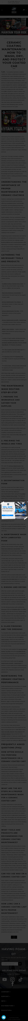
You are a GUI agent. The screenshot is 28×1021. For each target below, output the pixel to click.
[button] (4, 1017)
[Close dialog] (27, 501)
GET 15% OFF (7, 515)
